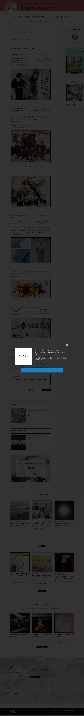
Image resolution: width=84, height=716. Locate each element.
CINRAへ (42, 370)
